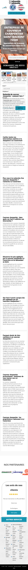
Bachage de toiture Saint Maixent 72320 (8, 542)
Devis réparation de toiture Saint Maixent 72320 (15, 549)
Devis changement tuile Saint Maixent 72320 (21, 534)
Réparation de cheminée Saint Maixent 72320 (21, 554)
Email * (4, 86)
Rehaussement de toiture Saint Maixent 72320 (15, 529)
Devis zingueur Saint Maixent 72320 (21, 544)
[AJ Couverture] (4, 7)
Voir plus (14, 513)
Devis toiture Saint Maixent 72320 (14, 539)
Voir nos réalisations (16, 13)
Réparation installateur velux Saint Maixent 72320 (8, 552)
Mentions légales (17, 566)
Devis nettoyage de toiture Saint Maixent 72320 (8, 530)
